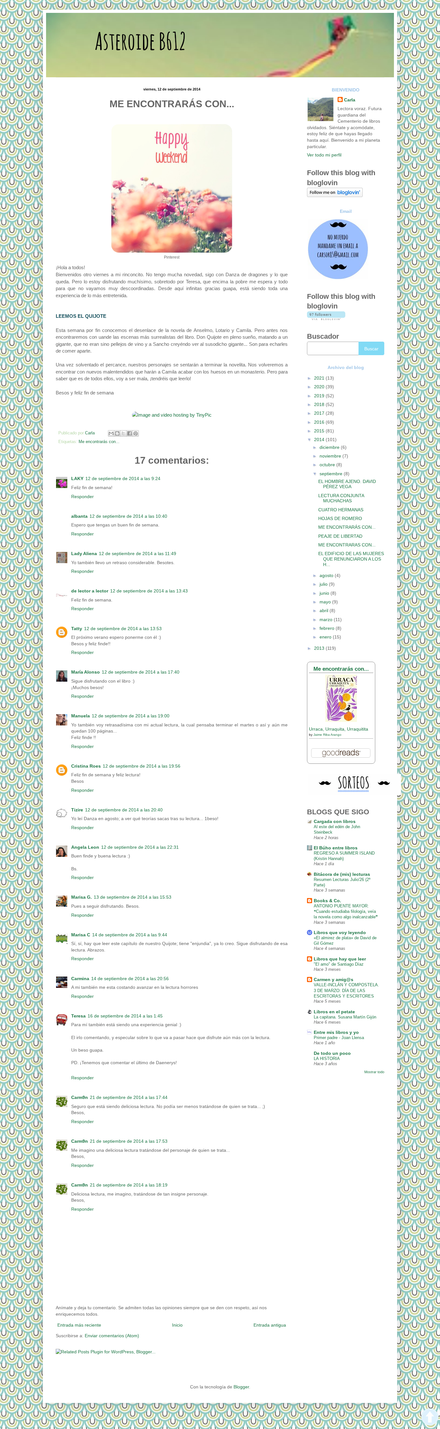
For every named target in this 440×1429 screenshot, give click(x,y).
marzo (327, 619)
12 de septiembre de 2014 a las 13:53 (123, 628)
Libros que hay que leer (340, 958)
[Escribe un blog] (117, 433)
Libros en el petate (334, 1011)
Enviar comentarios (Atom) (112, 1335)
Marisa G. (81, 897)
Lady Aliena (84, 553)
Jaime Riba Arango (327, 734)
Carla (349, 99)
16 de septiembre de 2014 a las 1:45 (125, 1015)
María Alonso (85, 672)
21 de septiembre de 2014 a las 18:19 (128, 1185)
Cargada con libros (335, 821)
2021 (320, 378)
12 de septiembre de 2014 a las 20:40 (124, 809)
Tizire (77, 809)
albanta (79, 516)
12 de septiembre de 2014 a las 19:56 (141, 766)
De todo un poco (332, 1053)
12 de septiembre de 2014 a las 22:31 (140, 847)
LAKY (77, 478)
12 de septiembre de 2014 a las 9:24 (122, 478)
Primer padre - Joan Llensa (339, 1037)
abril (325, 610)
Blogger (241, 1386)
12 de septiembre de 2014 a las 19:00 (130, 715)
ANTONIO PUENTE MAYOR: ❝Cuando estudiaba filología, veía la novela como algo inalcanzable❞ (346, 912)
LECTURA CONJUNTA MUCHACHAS (341, 498)
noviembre (331, 456)
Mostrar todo (374, 1072)
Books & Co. (327, 900)
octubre (328, 464)
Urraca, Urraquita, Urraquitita (338, 729)
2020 (320, 386)
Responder (82, 496)
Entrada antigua (269, 1325)
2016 (320, 422)
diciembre (330, 447)
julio (324, 584)
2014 (320, 439)
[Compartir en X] (123, 433)
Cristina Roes (86, 766)
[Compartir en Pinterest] (135, 433)
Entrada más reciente (79, 1325)
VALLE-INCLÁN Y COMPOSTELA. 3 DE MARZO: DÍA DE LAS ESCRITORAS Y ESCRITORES (346, 990)
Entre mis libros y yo (336, 1032)
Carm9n (79, 1097)
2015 (320, 430)
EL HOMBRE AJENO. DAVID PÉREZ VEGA (347, 484)
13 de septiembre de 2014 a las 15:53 (132, 897)
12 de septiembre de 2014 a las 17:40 (140, 672)
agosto (327, 575)
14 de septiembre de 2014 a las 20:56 (130, 978)
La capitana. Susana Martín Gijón (345, 1017)
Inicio (177, 1325)
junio (325, 593)
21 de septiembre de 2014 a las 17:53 (128, 1141)
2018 (320, 404)
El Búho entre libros (336, 847)
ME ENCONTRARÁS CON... (347, 527)
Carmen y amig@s (333, 979)
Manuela (80, 715)
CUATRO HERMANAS (340, 509)
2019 (320, 395)
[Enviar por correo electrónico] (111, 433)
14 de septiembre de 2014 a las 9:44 (129, 934)
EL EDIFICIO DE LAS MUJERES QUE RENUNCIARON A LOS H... (351, 559)
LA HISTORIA (327, 1058)
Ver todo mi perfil (324, 154)
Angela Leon (85, 847)
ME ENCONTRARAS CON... (347, 544)
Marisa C (80, 934)
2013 (320, 648)
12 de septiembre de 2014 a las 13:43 (149, 590)
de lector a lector (89, 590)
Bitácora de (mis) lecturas (342, 874)
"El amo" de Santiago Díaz (339, 964)
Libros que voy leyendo (340, 932)
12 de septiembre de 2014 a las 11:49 (137, 553)
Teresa (78, 1015)
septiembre (332, 473)
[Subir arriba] (429, 1417)
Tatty (76, 628)
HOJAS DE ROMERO (340, 518)
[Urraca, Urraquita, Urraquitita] (341, 720)
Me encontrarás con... (99, 442)
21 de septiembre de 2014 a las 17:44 (128, 1097)
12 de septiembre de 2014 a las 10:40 (128, 516)
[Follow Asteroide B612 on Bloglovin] (335, 195)
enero (326, 636)
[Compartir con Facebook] (129, 433)
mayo (326, 601)
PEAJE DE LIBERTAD (340, 536)
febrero (328, 628)
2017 (320, 413)
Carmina (80, 978)
